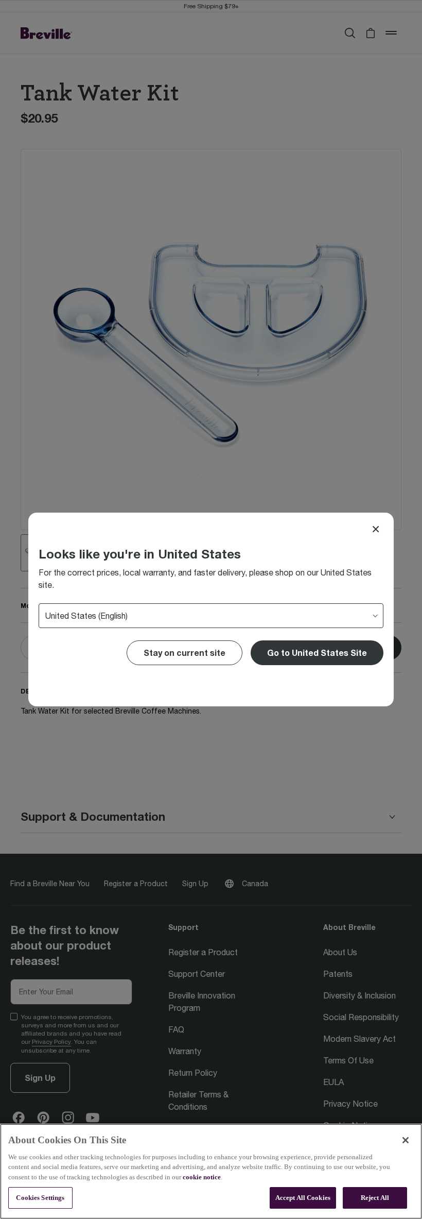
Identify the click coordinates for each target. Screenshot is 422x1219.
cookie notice (202, 1177)
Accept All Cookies (302, 1197)
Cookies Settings (40, 1197)
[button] (317, 652)
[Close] (375, 529)
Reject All (375, 1197)
